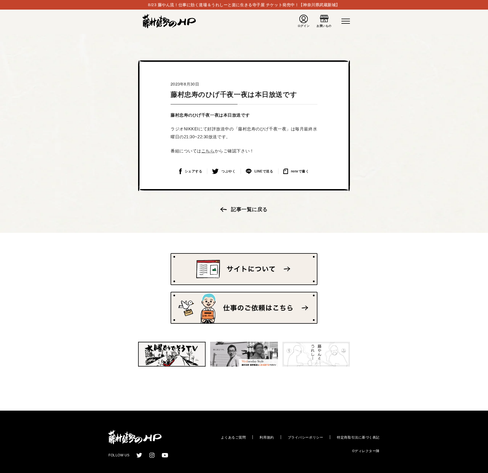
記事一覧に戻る (249, 209)
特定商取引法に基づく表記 (358, 437)
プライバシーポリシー (305, 437)
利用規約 (267, 437)
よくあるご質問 (233, 437)
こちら (208, 150)
